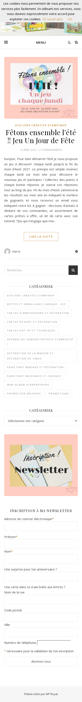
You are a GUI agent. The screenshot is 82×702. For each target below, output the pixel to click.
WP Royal (52, 694)
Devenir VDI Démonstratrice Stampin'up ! (40, 342)
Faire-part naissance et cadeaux (34, 376)
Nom (8, 551)
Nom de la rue (14, 592)
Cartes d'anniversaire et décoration (38, 313)
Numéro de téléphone (20, 642)
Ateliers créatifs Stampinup (41, 125)
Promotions (59, 393)
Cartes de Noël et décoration (32, 321)
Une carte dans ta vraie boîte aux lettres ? (34, 587)
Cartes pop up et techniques (31, 330)
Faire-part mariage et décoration (35, 367)
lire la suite (41, 236)
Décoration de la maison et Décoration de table (30, 356)
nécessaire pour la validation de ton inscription (40, 651)
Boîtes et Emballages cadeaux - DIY (36, 304)
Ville (7, 625)
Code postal (13, 610)
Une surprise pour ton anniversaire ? (30, 569)
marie (16, 251)
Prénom (10, 537)
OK (70, 19)
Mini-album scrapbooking (28, 384)
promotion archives (24, 393)
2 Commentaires (50, 149)
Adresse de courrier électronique (29, 519)
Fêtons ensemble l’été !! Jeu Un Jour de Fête (41, 136)
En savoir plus (53, 19)
